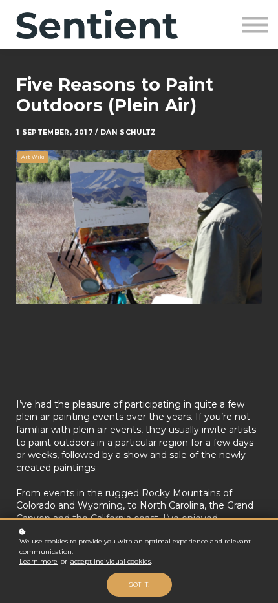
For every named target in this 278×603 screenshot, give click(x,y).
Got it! (139, 584)
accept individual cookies (110, 561)
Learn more (38, 561)
